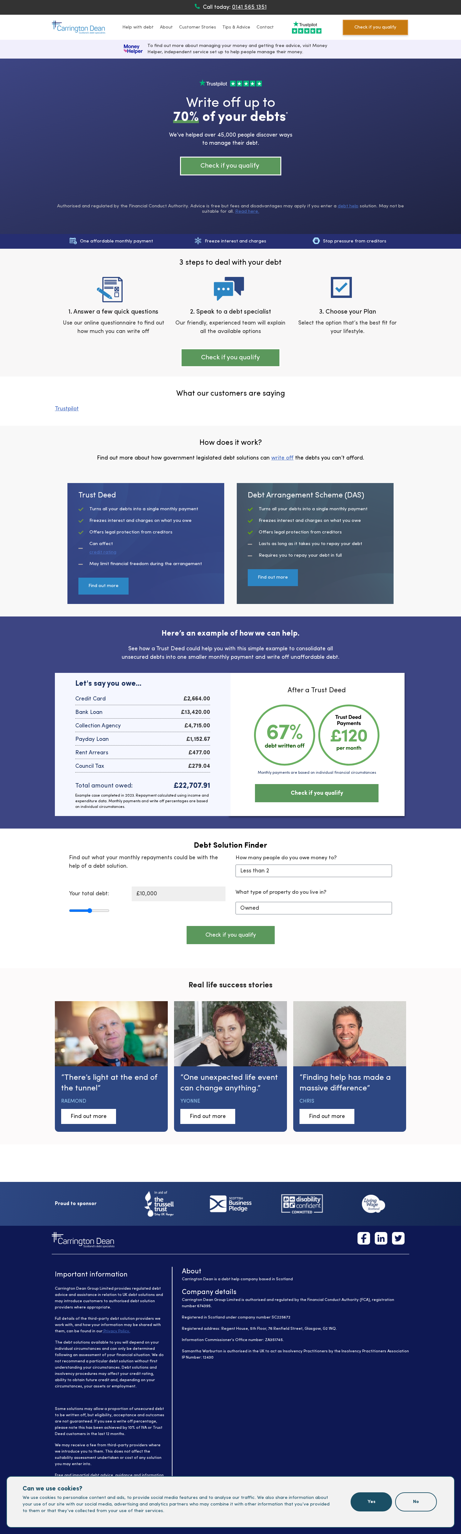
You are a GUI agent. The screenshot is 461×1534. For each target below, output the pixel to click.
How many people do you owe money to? (286, 858)
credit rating (102, 552)
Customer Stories (197, 27)
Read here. (247, 211)
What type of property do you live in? (281, 892)
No (416, 1502)
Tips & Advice (236, 27)
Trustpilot (67, 409)
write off (282, 458)
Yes (371, 1502)
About (166, 27)
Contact (265, 27)
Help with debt (138, 27)
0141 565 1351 (249, 7)
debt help (348, 206)
